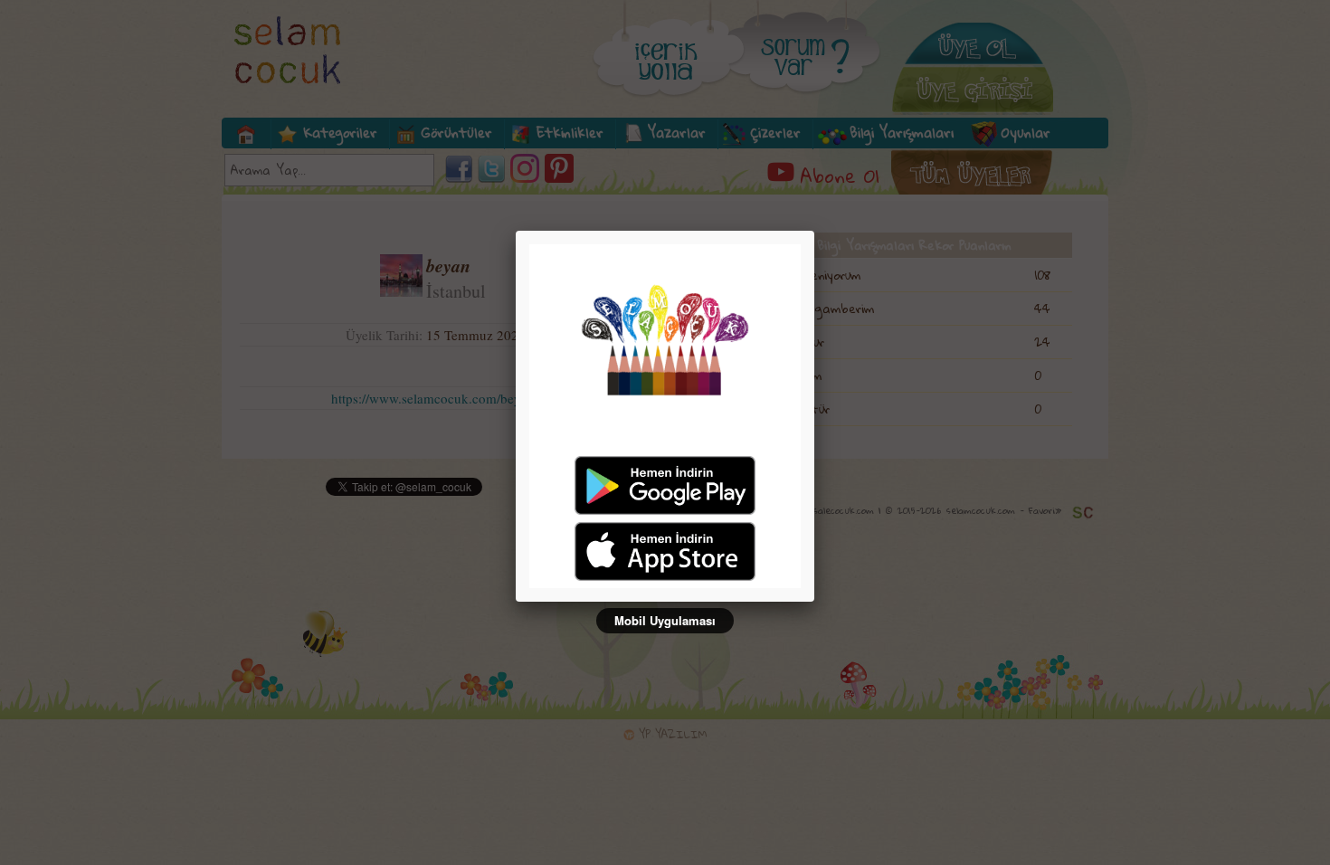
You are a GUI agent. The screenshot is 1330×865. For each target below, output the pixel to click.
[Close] (814, 230)
